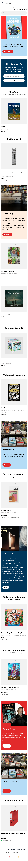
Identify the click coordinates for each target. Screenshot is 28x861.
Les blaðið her (8, 51)
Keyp (5, 587)
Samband (22, 849)
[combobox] (15, 13)
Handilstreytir (6, 849)
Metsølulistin (8, 450)
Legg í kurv (7, 234)
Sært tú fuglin (8, 214)
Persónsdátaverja (15, 849)
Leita (14, 80)
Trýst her (6, 465)
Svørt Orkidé (8, 554)
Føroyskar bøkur (9, 781)
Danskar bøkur (8, 729)
